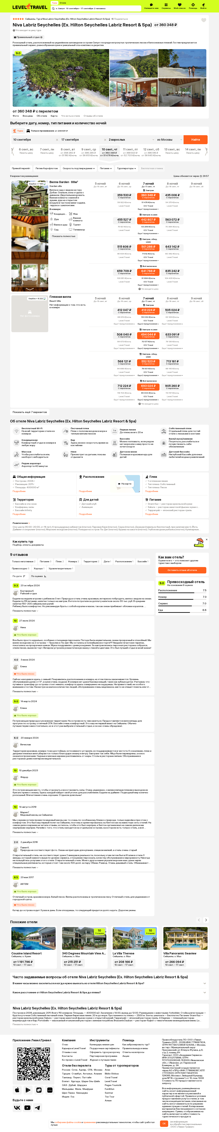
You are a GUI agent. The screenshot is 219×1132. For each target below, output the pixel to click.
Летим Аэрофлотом (46, 168)
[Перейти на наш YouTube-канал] (27, 1107)
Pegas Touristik (113, 1085)
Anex (107, 1069)
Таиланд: (67, 1077)
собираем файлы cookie (68, 1122)
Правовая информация (175, 1121)
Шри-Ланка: (69, 1093)
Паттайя (86, 1077)
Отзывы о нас (69, 1052)
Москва (98, 1070)
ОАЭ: (65, 1085)
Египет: (66, 1081)
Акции (125, 1056)
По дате (17, 576)
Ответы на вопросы (133, 1052)
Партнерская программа (103, 1056)
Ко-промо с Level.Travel (74, 1060)
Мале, (78, 1089)
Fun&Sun (109, 1089)
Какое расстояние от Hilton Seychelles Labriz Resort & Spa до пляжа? (57, 992)
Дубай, (73, 1085)
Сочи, (75, 1070)
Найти (195, 139)
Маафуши (88, 1089)
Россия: (66, 1070)
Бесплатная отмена (152, 168)
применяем (89, 1122)
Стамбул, (77, 1073)
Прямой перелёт (21, 168)
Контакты (67, 1056)
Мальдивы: (68, 1089)
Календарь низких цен (102, 1044)
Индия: (66, 1097)
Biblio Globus (112, 1073)
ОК (164, 1123)
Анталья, (88, 1073)
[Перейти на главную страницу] (30, 6)
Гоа (72, 1097)
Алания (98, 1073)
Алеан (108, 1100)
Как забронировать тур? (136, 1044)
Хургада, (76, 1081)
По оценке (37, 576)
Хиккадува (82, 1093)
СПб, (90, 1070)
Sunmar (109, 1093)
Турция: (66, 1073)
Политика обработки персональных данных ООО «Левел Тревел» (182, 1125)
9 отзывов (19, 554)
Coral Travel (111, 1077)
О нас (65, 1044)
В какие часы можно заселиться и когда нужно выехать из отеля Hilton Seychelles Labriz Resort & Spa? (78, 983)
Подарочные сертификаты (104, 1048)
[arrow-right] (199, 920)
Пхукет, (77, 1077)
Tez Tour (109, 1096)
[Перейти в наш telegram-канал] (37, 1107)
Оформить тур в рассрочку (105, 1052)
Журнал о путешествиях (103, 1060)
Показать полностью (24, 611)
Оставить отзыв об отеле (182, 570)
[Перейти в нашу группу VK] (17, 1107)
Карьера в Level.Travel (74, 1048)
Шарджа (82, 1085)
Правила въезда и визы (135, 1048)
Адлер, (83, 1070)
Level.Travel (111, 1081)
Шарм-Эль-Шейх (91, 1081)
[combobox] (170, 139)
